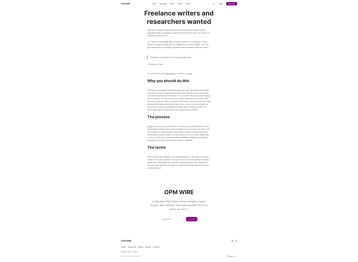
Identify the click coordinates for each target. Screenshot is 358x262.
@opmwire (170, 74)
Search (179, 4)
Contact (188, 4)
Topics (172, 4)
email (190, 74)
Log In (221, 3)
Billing (135, 252)
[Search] (214, 3)
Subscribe (231, 3)
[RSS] (236, 241)
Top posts (163, 4)
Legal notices (126, 252)
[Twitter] (232, 241)
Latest (154, 4)
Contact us (151, 126)
